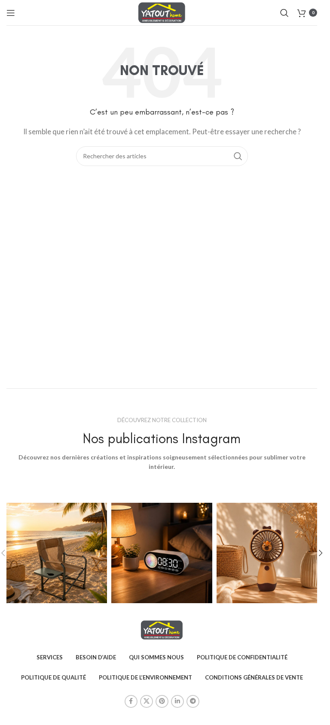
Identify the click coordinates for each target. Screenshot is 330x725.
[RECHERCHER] (238, 156)
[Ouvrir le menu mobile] (10, 12)
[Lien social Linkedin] (177, 701)
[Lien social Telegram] (192, 701)
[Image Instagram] (56, 553)
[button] (320, 553)
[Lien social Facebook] (131, 701)
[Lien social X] (146, 701)
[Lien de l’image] (162, 629)
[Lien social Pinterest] (162, 701)
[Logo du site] (161, 11)
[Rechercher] (284, 12)
